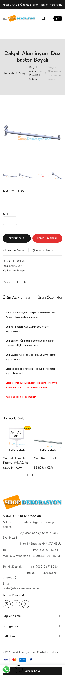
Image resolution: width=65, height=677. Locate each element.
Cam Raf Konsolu (46, 458)
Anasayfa (9, 73)
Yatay (21, 73)
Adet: (7, 214)
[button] (28, 475)
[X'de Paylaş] (25, 282)
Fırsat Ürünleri (11, 4)
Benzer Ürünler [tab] (14, 418)
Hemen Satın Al (47, 238)
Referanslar (56, 4)
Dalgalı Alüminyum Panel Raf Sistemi (35, 73)
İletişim (44, 4)
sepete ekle (17, 449)
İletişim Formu (11, 595)
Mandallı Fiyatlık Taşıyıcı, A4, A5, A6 (16, 460)
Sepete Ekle (17, 238)
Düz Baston (18, 270)
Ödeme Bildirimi (29, 4)
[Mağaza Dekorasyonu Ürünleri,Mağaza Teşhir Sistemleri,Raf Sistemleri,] (21, 18)
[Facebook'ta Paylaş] (17, 282)
